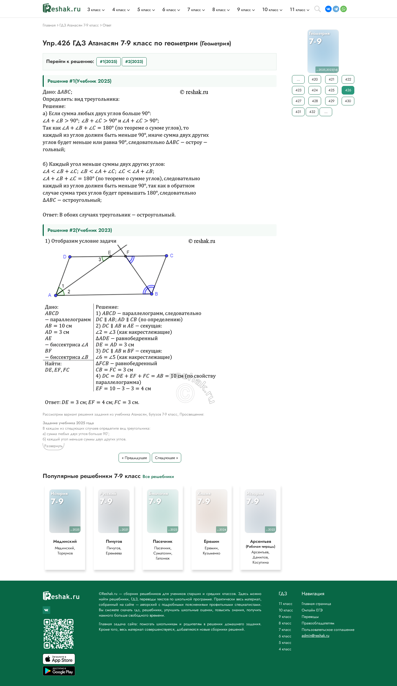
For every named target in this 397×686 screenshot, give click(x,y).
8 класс (285, 623)
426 (348, 90)
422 (348, 79)
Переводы (310, 616)
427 (298, 100)
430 (348, 100)
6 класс (285, 636)
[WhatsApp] (343, 9)
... (298, 79)
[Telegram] (336, 9)
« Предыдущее (134, 457)
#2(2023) (134, 62)
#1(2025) (108, 62)
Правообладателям (318, 623)
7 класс (285, 629)
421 (331, 79)
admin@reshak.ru (315, 635)
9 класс (285, 616)
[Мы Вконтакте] (46, 610)
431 (298, 111)
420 (315, 79)
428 (315, 100)
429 (331, 100)
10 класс (286, 610)
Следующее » (166, 457)
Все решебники (158, 476)
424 (315, 90)
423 (298, 90)
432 (312, 111)
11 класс (285, 603)
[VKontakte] (328, 9)
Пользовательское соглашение (328, 629)
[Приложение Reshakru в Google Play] (59, 674)
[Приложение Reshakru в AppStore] (59, 663)
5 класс (285, 642)
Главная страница (316, 603)
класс (94, 9)
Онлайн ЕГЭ (312, 610)
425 (331, 90)
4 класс (285, 649)
